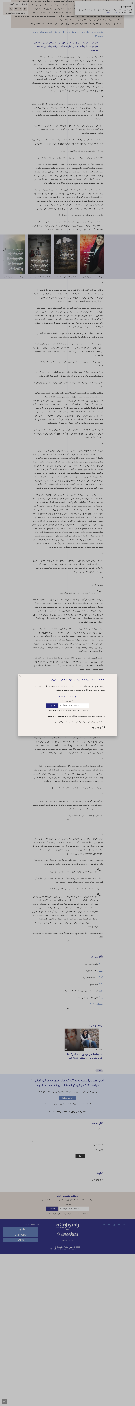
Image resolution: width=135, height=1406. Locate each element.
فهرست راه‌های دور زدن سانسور (57, 716)
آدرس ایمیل (67, 701)
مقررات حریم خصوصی (53, 711)
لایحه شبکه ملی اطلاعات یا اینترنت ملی (66, 722)
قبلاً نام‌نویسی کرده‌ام (98, 727)
